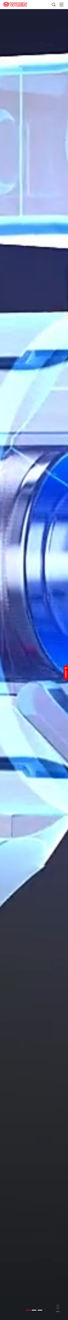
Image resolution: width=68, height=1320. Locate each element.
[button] (28, 1310)
